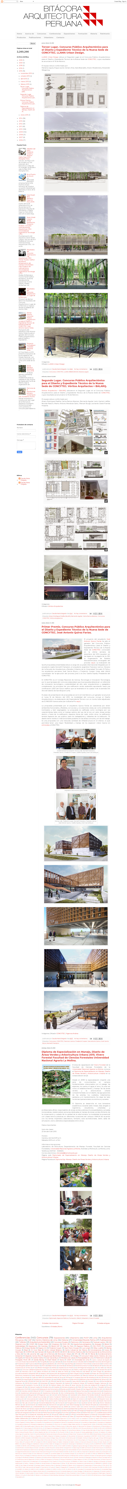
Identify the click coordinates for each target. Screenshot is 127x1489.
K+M (52, 1451)
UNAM (67, 1414)
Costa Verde (42, 1399)
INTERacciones (35, 1446)
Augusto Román (87, 1424)
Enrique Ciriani (43, 1344)
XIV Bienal (91, 1354)
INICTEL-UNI (25, 1446)
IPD (42, 1446)
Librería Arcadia (27, 1453)
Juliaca (33, 1451)
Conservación (95, 1364)
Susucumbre (97, 1465)
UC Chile (84, 1467)
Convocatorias (31, 1399)
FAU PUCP (97, 1346)
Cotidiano (102, 1432)
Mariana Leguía (83, 372)
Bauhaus (47, 1426)
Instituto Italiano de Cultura (60, 1385)
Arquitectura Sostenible (40, 1342)
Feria (34, 1403)
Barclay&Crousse (29, 1426)
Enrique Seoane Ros (100, 1369)
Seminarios (86, 1342)
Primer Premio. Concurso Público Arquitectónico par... (28, 102)
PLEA (37, 1459)
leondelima (20, 1477)
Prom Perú (65, 1412)
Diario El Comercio (79, 1399)
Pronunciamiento (74, 1375)
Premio (64, 1375)
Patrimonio (105, 34)
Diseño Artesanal (48, 1436)
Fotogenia (70, 1403)
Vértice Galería (61, 1473)
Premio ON (26, 1461)
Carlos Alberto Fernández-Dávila (87, 1395)
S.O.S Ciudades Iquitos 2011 (101, 1412)
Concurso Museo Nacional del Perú (26, 1362)
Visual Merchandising (83, 1416)
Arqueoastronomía (95, 1391)
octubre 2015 (25, 76)
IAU (93, 1444)
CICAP (37, 1381)
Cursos (106, 1350)
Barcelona (74, 1379)
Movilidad (89, 1362)
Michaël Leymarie (101, 1455)
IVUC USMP (62, 1446)
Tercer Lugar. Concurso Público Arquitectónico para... (27, 89)
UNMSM (107, 1389)
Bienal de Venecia (101, 1379)
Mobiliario (39, 1457)
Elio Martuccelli (71, 1438)
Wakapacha (106, 1416)
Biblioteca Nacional (86, 1379)
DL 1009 (90, 1434)
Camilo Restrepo (62, 1395)
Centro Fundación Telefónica (58, 1397)
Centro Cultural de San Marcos (76, 1350)
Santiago (30, 1465)
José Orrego (97, 1371)
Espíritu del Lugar (94, 1438)
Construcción (19, 1399)
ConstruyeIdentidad (87, 1432)
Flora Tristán (58, 1440)
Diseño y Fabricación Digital (83, 1369)
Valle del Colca (88, 1471)
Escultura (93, 1401)
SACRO (57, 1352)
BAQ (105, 1424)
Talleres (22, 1342)
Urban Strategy (78, 1471)
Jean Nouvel (50, 1447)
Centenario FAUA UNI (82, 1364)
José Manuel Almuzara (89, 1404)
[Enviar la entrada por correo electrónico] (90, 369)
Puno (60, 1461)
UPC (76, 1354)
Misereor (32, 1457)
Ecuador (35, 1383)
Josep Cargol (76, 1447)
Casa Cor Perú (68, 1346)
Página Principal (77, 1323)
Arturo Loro (57, 1424)
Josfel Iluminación (86, 1447)
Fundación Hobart (78, 1383)
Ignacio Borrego (83, 1446)
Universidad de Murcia (53, 1471)
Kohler (67, 1451)
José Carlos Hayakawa (23, 1449)
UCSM (100, 1467)
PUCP (86, 1338)
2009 (21, 132)
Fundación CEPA (28, 1442)
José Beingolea (20, 1365)
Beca (53, 1426)
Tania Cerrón (44, 1467)
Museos (49, 1352)
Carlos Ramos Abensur (90, 616)
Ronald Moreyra (46, 1463)
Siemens (64, 1465)
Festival (67, 1383)
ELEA (108, 1436)
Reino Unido (83, 1461)
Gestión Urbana (74, 1442)
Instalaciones (42, 1404)
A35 (38, 1364)
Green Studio (102, 1442)
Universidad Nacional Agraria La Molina (88, 1069)
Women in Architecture (42, 1475)
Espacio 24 (42, 1348)
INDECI (19, 1446)
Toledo (57, 1467)
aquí (93, 663)
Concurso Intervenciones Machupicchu (58, 1369)
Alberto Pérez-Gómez (101, 1418)
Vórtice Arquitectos (49, 390)
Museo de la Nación (40, 1410)
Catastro (108, 1430)
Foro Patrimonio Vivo (70, 1440)
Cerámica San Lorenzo (77, 1397)
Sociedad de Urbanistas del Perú (38, 1414)
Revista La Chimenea (99, 1461)
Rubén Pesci (87, 1412)
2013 (21, 121)
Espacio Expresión (56, 1383)
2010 (21, 129)
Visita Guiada (29, 1473)
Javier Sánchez (77, 1385)
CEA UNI (102, 1428)
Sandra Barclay (39, 1360)
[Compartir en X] (98, 369)
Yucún (83, 1475)
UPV (64, 1469)
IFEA (105, 1444)
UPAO (54, 1469)
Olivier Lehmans (79, 1457)
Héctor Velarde (105, 1403)
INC (42, 1385)
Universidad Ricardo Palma (84, 1340)
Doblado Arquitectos (60, 1436)
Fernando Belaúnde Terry (47, 1403)
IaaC (24, 1404)
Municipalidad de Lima (85, 1358)
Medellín (87, 1373)
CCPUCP (59, 1364)
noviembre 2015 (26, 73)
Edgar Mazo (55, 1438)
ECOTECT (94, 1436)
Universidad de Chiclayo (52, 1416)
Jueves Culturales (78, 1362)
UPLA (59, 1469)
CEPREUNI (109, 1428)
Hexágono (57, 1444)
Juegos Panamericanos (23, 1451)
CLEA (53, 1395)
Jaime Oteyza (29, 1447)
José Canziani (39, 1352)
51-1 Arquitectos (48, 1391)
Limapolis (103, 1385)
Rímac (63, 1463)
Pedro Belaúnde (36, 1375)
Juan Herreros (97, 1449)
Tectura (54, 1414)
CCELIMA (30, 1381)
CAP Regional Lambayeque (51, 1428)
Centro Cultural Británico (53, 1350)
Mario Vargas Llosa (76, 1373)
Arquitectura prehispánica (82, 1344)
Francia (27, 1358)
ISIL (56, 1446)
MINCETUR (101, 1453)
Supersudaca (88, 1465)
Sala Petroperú (20, 1414)
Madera (28, 1455)
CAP (30, 1340)
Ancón (77, 1420)
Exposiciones (69, 34)
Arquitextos (49, 1424)
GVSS (44, 1442)
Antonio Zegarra (30, 1422)
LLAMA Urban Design (50, 57)
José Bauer (109, 1447)
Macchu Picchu (19, 1455)
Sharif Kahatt (52, 1360)
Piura (108, 1387)
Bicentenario (96, 1426)
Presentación (21, 1364)
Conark (78, 1432)
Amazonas (52, 1420)
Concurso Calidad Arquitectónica (33, 1369)
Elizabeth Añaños (82, 1438)
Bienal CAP (55, 1346)
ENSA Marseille (26, 1438)
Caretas (72, 1395)
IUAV (46, 1385)
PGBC (75, 1410)
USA (74, 1469)
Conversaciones (95, 1350)
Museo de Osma (97, 1373)
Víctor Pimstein (81, 1473)
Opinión (95, 1457)
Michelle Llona (47, 1387)
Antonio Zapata (19, 1422)
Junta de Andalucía (90, 1385)
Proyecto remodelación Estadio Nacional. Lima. (31, 347)
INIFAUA (17, 1404)
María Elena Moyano (63, 1455)
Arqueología (27, 1379)
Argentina (44, 1364)
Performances (47, 1412)
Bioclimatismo (106, 1426)
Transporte (72, 1467)
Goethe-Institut (38, 1358)
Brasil (26, 1350)
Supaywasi (80, 1465)
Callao (102, 1367)
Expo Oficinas (24, 1440)
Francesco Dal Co (28, 1371)
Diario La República (35, 1436)
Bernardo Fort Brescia (85, 1426)
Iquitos (61, 1404)
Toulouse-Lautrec (99, 1342)
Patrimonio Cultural (102, 1358)
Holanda (64, 1444)
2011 (20, 126)
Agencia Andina (72, 1033)
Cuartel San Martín (28, 1434)
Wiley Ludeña (98, 1348)
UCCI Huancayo (93, 1467)
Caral (57, 1381)
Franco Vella (18, 1442)
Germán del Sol (92, 1403)
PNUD (80, 1387)
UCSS (105, 1467)
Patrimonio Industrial (22, 1375)
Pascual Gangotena (23, 1412)
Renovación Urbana (64, 1354)
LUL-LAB (76, 1451)
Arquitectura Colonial (59, 1422)
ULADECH (19, 1469)
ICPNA (53, 1371)
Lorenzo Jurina (88, 1406)
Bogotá (31, 1395)
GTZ (77, 1403)
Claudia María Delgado (25, 479)
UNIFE (40, 1377)
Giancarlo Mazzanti (86, 1442)
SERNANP (98, 1463)
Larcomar (33, 1354)
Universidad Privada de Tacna (53, 1377)
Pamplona (49, 1459)
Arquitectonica (48, 1422)
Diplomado (52, 1318)
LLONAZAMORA (37, 1406)
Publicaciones (35, 37)
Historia (93, 34)
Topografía (64, 1467)
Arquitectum (33, 1346)
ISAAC (46, 1446)
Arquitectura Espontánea (89, 1422)
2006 (21, 140)
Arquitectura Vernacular (50, 1393)
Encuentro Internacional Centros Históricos (65, 1401)
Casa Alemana (105, 1395)
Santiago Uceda (39, 1465)
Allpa (30, 1420)
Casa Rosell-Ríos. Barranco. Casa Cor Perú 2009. (31, 198)
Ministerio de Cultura (68, 1358)
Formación (82, 34)
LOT (46, 1406)
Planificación (55, 1375)
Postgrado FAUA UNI (23, 1360)
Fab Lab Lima (26, 1403)
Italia (58, 1362)
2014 (21, 118)
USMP (17, 1391)
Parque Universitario (66, 1459)
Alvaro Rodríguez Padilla (57, 616)
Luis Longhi (86, 1348)
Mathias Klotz (74, 1455)
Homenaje (71, 1444)
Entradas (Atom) (56, 1326)
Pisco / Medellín (99, 1387)
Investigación (108, 1446)
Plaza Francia (106, 1459)
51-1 (34, 1367)
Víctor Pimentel (71, 1473)
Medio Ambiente (57, 1408)
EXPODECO (35, 1438)
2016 (21, 68)
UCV (110, 1467)
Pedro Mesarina (78, 1459)
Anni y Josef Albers (95, 1420)
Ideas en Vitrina (63, 1371)
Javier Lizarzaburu (40, 1447)
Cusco (98, 1381)
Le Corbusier (104, 1451)
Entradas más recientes (50, 1323)
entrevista (45, 725)
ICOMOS (29, 1352)
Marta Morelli (45, 1408)
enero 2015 (25, 115)
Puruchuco (67, 1461)
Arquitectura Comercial (73, 1422)
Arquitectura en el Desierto (42, 1379)
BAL (94, 1424)
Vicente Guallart (105, 1471)
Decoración (18, 1436)
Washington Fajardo (104, 1473)
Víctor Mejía (96, 1416)
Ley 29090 (64, 1406)
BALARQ (62, 390)
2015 (21, 71)
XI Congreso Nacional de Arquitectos (84, 1377)
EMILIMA (17, 1438)
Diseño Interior (92, 1399)
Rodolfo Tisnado (75, 1389)
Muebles (57, 1387)
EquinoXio (85, 1401)
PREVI (42, 1459)
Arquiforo (39, 1422)
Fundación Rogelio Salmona (96, 1383)
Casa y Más (75, 1381)
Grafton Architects (42, 1371)
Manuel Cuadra (35, 1387)
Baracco (66, 1379)
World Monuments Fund (83, 1365)
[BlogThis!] (96, 369)
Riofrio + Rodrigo (29, 1463)
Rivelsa (38, 1463)
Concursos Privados (61, 1342)
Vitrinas (68, 1377)
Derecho (26, 1436)
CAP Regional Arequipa (84, 1367)
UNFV (101, 1389)
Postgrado (18, 1461)
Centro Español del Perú (41, 1432)
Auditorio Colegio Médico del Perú (72, 1424)
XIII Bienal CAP (97, 1365)
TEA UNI (105, 1465)
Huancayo (52, 1362)
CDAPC (96, 1428)
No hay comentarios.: (81, 369)
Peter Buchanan (95, 1459)
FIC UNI (32, 1440)
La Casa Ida (84, 1451)
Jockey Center (59, 1447)
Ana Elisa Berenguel (61, 1420)
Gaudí (83, 1403)
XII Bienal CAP (36, 1391)
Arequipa (98, 1344)
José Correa (34, 1449)
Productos (21, 37)
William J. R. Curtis (20, 1475)
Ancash (71, 1420)
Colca (72, 1432)
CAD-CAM (36, 1428)
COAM (25, 1430)
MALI (26, 1387)
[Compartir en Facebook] (100, 369)
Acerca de (29, 34)
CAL (41, 1428)
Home (19, 34)
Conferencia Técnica (103, 1397)
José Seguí (41, 1449)
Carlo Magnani (62, 1430)
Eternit (17, 1403)
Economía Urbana (45, 1438)
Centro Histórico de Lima (46, 1340)
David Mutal (106, 1434)
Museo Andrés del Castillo (23, 1410)
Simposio (91, 1375)
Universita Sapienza (66, 1471)
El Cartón (62, 1438)
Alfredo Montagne (43, 1367)
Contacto (60, 37)
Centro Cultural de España (100, 1360)
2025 (21, 60)
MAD (94, 1453)
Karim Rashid (59, 1451)
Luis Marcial (79, 1453)
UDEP (69, 1360)
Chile (108, 1367)
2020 (21, 63)
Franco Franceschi (105, 1440)
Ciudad (17, 1369)
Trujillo (34, 1377)
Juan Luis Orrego (107, 1449)
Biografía (17, 1428)
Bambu (52, 1364)
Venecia (64, 1416)
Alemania (71, 1391)
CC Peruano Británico (86, 1428)
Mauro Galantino (84, 1455)
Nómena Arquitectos (69, 1387)
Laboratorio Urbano (94, 1451)
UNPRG (42, 1469)
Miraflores (25, 1457)
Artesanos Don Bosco (84, 1393)
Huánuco (87, 1444)
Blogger (78, 1485)
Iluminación (31, 1404)
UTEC (83, 1354)
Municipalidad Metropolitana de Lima (77, 1408)
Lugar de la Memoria (47, 1354)
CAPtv (69, 1428)
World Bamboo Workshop (57, 1475)
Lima (95, 1338)
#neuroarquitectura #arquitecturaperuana (54, 1418)
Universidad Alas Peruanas (92, 1469)
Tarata (52, 1467)
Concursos (41, 34)
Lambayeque (54, 1406)
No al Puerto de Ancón (31, 175)
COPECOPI (44, 1430)
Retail (90, 1461)
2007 (21, 137)
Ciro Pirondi (61, 1432)
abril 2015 (24, 79)
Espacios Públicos (62, 1318)
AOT (78, 1418)
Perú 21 (87, 1459)
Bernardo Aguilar (76, 616)
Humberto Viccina (32, 1385)
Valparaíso (96, 1471)
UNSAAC (48, 1469)
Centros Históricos (76, 1352)
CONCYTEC (92, 59)
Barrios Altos (39, 1426)
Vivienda (61, 1365)
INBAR (110, 1444)
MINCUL (108, 1453)
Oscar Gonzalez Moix (104, 1457)
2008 (21, 135)
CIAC (96, 1367)
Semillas (58, 1465)
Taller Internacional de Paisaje (31, 1467)
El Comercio (106, 1364)
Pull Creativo (53, 1461)
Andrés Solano (84, 1420)
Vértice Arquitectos (50, 1473)
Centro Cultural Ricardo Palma (24, 1432)
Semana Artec (50, 1465)
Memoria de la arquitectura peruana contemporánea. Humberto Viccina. (27, 392)
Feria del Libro (49, 1440)
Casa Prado (100, 1430)
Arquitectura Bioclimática (52, 1356)
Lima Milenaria (38, 1453)
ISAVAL (51, 1446)
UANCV (78, 1467)
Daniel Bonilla (65, 1399)
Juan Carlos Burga (58, 1449)
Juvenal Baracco (104, 1404)
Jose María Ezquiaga (72, 1404)
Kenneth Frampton (53, 1043)
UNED (32, 1469)
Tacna (62, 1360)
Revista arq (64, 1389)
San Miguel (86, 1389)
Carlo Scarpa (65, 1381)
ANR (56, 1391)
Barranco (67, 1356)
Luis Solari (88, 1453)
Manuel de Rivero (21, 1408)
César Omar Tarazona (76, 1434)
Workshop (69, 1365)
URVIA (69, 1469)
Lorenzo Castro (76, 1406)
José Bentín (86, 1371)
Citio (67, 1432)
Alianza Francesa (81, 1391)
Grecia (95, 1442)
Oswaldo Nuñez (66, 1410)
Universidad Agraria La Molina (85, 1414)
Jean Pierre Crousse (72, 1348)
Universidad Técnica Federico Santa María (33, 1471)
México (107, 1373)
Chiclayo (76, 1356)
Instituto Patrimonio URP (96, 1446)
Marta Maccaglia (51, 1455)
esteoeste (109, 1475)
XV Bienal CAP (35, 1418)
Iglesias (75, 1446)
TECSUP (94, 1389)
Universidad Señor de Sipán (32, 1416)
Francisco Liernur (69, 1041)
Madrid (34, 1455)
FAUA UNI (66, 1344)
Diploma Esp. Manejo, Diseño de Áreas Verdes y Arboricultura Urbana (82, 1159)
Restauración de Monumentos (49, 1389)
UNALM (79, 1318)
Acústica (91, 1418)
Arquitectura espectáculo (37, 1424)
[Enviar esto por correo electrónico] (94, 369)
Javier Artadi (67, 1362)
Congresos (55, 1344)
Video (72, 1416)
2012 (21, 124)
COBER (31, 1430)
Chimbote (91, 1397)
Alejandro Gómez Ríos (33, 1356)
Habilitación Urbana (38, 1444)
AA (69, 1418)
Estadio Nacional (104, 1401)
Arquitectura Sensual (23, 1424)
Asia (54, 1379)
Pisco (46, 1375)
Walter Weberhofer (21, 1418)
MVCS (44, 1365)
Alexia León (24, 1420)
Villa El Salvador (19, 1473)
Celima (83, 1381)
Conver (96, 1432)
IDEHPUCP (99, 1444)
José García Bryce (52, 1358)
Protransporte (44, 1461)
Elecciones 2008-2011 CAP (30, 1401)
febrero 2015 (25, 84)
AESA (73, 1418)
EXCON (27, 1383)
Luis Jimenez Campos (68, 1453)
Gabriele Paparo (52, 1442)
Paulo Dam (87, 1387)
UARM (61, 1414)
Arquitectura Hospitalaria (105, 1422)
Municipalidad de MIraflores (101, 1408)
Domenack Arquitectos (83, 1436)
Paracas (56, 1459)
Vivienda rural (25, 1391)
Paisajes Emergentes (92, 1410)
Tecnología (25, 1377)
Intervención (53, 1404)
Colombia (44, 1346)
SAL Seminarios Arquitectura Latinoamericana (80, 1463)
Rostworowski (56, 1463)
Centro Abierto (20, 1397)
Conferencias (55, 34)
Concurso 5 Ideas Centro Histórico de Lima (96, 1356)
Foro (25, 1354)
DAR (85, 1434)
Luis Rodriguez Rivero (102, 1406)
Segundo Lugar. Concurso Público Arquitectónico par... (28, 96)
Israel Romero (20, 1447)
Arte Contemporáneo (68, 1393)
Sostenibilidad (20, 1346)
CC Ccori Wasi (36, 1350)
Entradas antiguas (103, 1323)
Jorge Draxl (68, 1447)
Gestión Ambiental (63, 1442)
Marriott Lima (41, 1455)
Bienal (106, 1344)
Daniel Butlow (98, 1434)
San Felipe (23, 1465)
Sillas (84, 1375)
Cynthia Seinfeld (40, 1434)
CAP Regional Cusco (42, 1395)
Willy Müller (30, 1475)
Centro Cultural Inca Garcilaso (37, 1397)
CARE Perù (75, 1428)
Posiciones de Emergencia (103, 1362)
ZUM (88, 1475)
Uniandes (80, 1469)
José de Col (49, 1449)
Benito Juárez (61, 1426)
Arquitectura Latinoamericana (30, 1393)
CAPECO (63, 1428)
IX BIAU (69, 1446)
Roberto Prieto (76, 1412)
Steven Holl (72, 1465)
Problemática (34, 1461)
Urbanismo (48, 37)
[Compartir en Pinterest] (102, 369)
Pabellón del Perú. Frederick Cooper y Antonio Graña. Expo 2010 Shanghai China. (27, 154)
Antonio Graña (106, 1420)
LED (71, 1451)
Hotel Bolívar (79, 1444)
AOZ (100, 1377)
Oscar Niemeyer (54, 1410)
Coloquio (90, 1381)
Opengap (88, 1457)
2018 (21, 65)
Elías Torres (45, 1401)
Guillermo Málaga (26, 1444)
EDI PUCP (102, 1436)
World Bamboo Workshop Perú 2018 (30, 368)
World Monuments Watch (73, 1475)
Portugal (57, 1412)
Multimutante (47, 1457)
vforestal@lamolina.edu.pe (67, 1153)
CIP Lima (19, 1430)
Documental (72, 1436)
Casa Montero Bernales (89, 1430)
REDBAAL (75, 1461)
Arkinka (53, 1367)
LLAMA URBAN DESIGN (71, 372)
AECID (64, 1352)
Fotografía (43, 1362)
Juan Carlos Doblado (70, 1449)
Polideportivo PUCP (21, 1389)
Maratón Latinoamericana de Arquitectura (54, 1373)
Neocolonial (56, 1457)
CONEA (37, 1430)
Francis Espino (82, 1440)
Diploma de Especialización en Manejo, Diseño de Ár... (27, 109)
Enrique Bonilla (30, 1348)
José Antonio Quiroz (94, 1041)
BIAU (59, 1379)
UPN (72, 1414)
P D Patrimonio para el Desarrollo (24, 1459)
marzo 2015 (25, 81)
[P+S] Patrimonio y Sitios (98, 1475)
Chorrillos (52, 1432)
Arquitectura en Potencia (67, 1367)
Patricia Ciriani (36, 1412)
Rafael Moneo (52, 1365)
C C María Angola (27, 1428)
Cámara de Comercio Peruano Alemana (57, 1434)
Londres (46, 1453)
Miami (93, 1455)
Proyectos (31, 1364)
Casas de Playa (69, 1364)
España (20, 1358)
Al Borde (63, 1391)
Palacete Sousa (107, 1410)
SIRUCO (105, 1463)
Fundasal (38, 1442)
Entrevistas (43, 1383)
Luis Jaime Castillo (55, 1453)
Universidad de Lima (81, 1360)
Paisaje (81, 1410)
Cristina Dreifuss (54, 1399)
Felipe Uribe (40, 1440)
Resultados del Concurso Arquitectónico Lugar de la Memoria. (27, 293)
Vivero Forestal (100, 1065)
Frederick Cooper (81, 1041)
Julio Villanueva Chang (43, 1451)
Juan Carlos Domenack (84, 1449)
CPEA (52, 1381)
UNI (37, 1469)
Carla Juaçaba (53, 1430)
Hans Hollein (49, 1444)
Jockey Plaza (75, 1371)
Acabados (84, 1418)
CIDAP (31, 1344)
